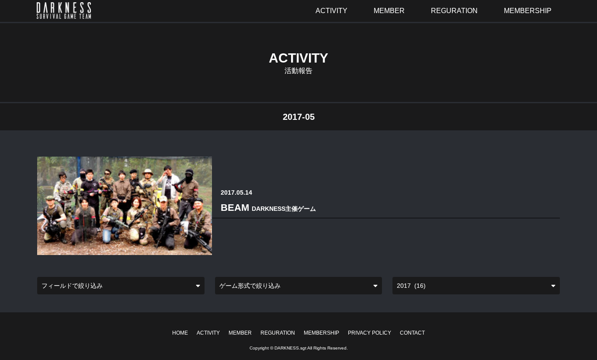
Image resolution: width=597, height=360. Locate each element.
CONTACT (412, 333)
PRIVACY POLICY (369, 333)
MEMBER (240, 333)
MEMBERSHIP (321, 333)
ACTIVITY (208, 333)
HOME (180, 333)
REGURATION (277, 333)
